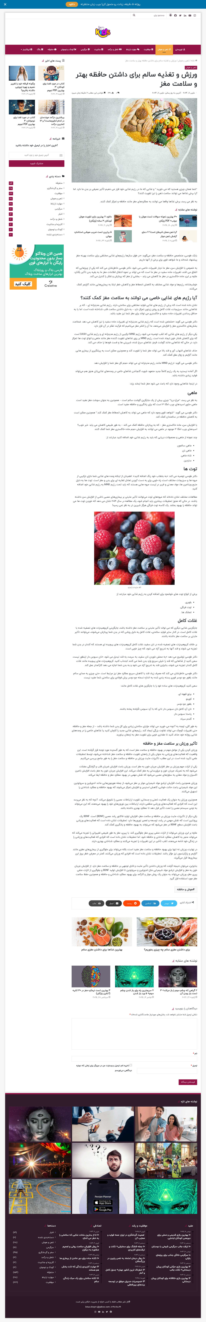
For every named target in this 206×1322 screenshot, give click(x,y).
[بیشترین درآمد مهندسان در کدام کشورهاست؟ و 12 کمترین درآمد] (51, 107)
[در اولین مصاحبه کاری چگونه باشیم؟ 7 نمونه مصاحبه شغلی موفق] (103, 1124)
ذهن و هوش (163, 49)
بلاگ (39, 49)
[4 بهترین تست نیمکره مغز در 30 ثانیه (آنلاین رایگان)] (91, 976)
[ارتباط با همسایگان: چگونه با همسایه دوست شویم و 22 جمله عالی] (166, 1124)
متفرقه (51, 49)
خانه (193, 60)
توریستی (179, 49)
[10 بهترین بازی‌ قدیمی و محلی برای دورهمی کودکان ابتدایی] (40, 1196)
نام (195, 1053)
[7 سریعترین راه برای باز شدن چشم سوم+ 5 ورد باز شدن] (134, 976)
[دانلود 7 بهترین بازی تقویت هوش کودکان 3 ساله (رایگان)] (123, 221)
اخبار (60, 214)
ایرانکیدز (26, 49)
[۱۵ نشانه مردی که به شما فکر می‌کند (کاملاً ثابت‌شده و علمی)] (103, 1160)
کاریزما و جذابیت (54, 224)
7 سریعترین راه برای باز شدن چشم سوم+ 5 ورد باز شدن (137, 992)
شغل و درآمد (113, 49)
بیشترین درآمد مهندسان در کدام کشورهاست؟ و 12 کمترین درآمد (52, 121)
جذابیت (97, 49)
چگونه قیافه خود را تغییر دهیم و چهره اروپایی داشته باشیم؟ (23, 87)
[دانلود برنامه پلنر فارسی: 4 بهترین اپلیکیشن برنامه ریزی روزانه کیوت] (103, 1196)
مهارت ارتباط (131, 49)
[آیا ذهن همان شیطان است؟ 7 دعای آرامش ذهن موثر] (188, 236)
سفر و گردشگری (54, 188)
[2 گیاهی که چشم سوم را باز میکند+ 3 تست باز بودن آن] (178, 976)
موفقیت (147, 49)
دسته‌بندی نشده (54, 234)
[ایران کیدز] (103, 31)
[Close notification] (5, 4)
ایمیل (194, 1065)
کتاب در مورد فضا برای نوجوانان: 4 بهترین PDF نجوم (24, 121)
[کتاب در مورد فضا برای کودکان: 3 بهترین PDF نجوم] (51, 73)
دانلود (72, 4)
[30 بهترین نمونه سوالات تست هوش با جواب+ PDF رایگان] (188, 221)
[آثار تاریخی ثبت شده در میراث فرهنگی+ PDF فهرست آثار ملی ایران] (40, 1160)
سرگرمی (84, 49)
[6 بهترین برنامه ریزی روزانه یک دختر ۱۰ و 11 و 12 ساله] (166, 1160)
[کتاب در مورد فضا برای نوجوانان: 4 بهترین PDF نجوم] (22, 107)
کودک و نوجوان (67, 49)
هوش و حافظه (185, 889)
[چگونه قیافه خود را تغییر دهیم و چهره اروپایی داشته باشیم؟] (22, 73)
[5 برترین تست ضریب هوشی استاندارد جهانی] (123, 236)
